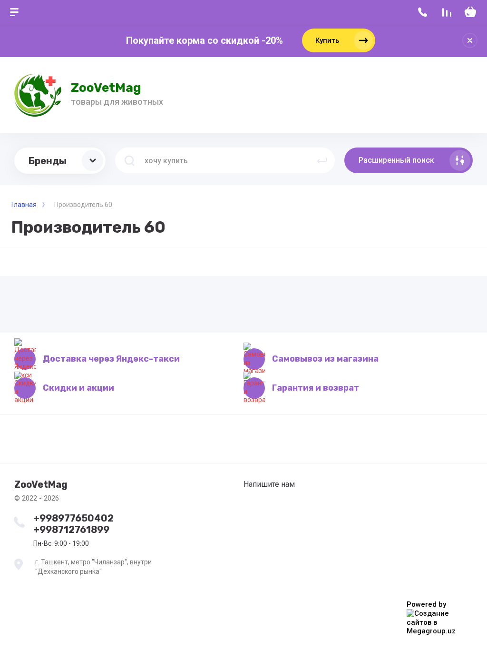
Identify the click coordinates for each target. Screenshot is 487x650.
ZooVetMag (106, 87)
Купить (327, 40)
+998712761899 (71, 529)
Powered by (426, 604)
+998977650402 (73, 518)
